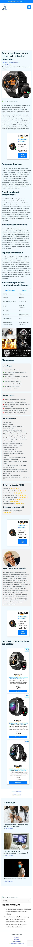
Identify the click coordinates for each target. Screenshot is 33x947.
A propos (16, 937)
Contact (16, 939)
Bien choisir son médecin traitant (15, 879)
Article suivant (16, 794)
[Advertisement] (16, 28)
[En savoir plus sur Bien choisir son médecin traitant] (16, 868)
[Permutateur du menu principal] (29, 7)
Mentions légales (16, 941)
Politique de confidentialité (16, 943)
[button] (10, 101)
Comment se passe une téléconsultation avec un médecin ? (16, 852)
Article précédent (16, 791)
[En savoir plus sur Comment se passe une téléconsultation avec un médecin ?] (16, 841)
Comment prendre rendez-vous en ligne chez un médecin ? (16, 825)
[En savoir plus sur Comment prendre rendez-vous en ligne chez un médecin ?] (16, 814)
